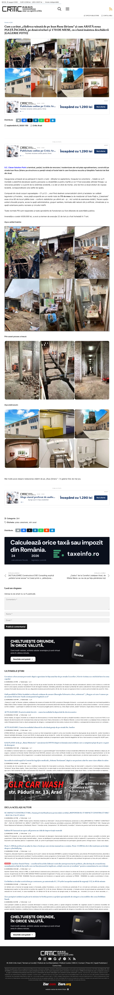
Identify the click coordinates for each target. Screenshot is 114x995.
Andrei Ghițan (62, 989)
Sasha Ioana (24, 682)
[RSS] (74, 959)
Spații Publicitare (100, 963)
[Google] (55, 959)
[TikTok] (60, 959)
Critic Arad (37, 125)
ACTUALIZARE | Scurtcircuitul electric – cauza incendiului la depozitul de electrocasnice (40, 712)
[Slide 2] (21, 111)
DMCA (74, 963)
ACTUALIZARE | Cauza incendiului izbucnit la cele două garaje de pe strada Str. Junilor (39, 727)
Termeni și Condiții (29, 963)
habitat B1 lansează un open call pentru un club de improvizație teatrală (33, 831)
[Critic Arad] (22, 9)
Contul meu (57, 966)
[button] (59, 9)
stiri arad (32, 522)
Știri (11, 22)
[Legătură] (110, 9)
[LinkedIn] (68, 989)
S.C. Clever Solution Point (15, 167)
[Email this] (18, 120)
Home (6, 22)
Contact (81, 963)
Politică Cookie (65, 963)
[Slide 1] (20, 111)
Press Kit (89, 963)
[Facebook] (39, 959)
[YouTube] (49, 959)
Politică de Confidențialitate (48, 963)
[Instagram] (44, 959)
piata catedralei (21, 522)
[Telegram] (64, 959)
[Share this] (24, 120)
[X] (69, 959)
